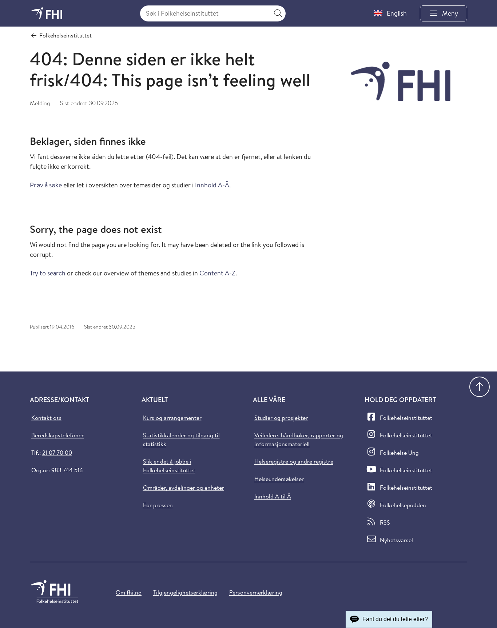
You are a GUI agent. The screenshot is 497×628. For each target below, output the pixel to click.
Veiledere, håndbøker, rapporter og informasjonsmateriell (298, 439)
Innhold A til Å (272, 496)
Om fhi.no (129, 592)
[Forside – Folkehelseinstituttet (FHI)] (46, 13)
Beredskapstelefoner (57, 435)
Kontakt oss (46, 418)
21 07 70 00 (57, 453)
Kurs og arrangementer (172, 418)
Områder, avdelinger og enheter (183, 488)
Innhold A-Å (212, 185)
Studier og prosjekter (281, 418)
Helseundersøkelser (279, 479)
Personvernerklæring (255, 592)
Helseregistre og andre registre (293, 461)
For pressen (158, 505)
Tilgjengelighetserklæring (185, 592)
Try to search (47, 273)
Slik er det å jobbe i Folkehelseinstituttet (169, 465)
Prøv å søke (46, 185)
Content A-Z (217, 273)
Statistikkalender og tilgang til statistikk (181, 439)
